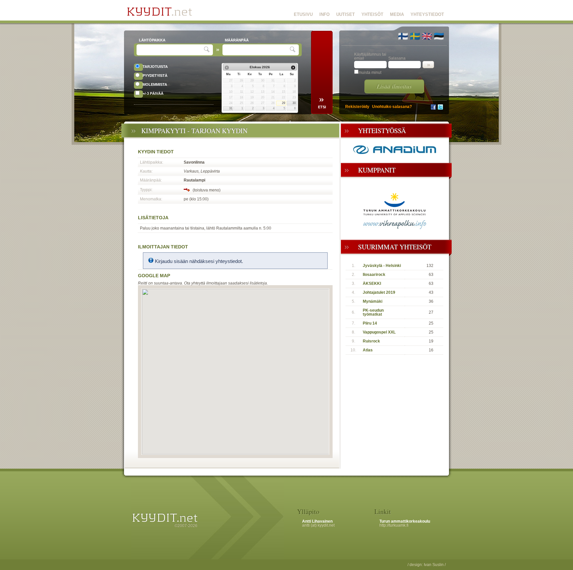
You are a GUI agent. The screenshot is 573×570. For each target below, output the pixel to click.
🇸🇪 (415, 36)
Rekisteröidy (357, 106)
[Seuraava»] (293, 68)
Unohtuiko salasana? (392, 106)
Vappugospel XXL (379, 332)
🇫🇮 (403, 36)
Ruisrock (371, 341)
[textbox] (171, 49)
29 (283, 103)
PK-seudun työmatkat (373, 312)
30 (294, 103)
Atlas (368, 350)
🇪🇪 (439, 36)
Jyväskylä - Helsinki (382, 265)
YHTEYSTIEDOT (427, 14)
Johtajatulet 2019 (379, 292)
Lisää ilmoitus (394, 86)
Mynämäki (372, 301)
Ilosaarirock (374, 274)
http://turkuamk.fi (394, 525)
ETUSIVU (303, 14)
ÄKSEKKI (372, 283)
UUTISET (345, 14)
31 (230, 108)
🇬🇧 (427, 36)
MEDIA (397, 14)
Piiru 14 (370, 323)
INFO (324, 14)
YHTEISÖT (372, 14)
